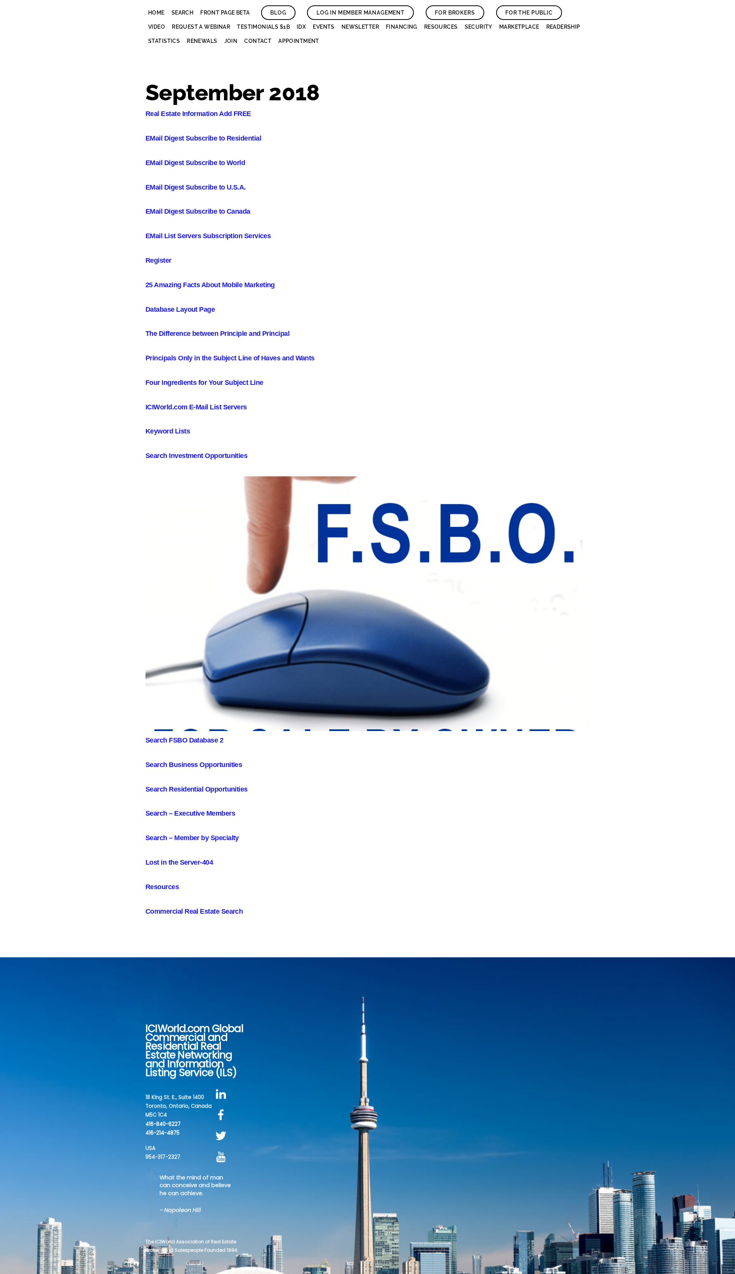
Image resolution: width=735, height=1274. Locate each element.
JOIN (231, 41)
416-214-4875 (162, 1133)
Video (156, 27)
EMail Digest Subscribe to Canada (197, 211)
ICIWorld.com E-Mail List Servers (196, 407)
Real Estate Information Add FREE (198, 114)
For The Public (529, 13)
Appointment (298, 41)
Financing (401, 27)
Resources (441, 27)
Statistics (164, 41)
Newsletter (360, 27)
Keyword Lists (167, 431)
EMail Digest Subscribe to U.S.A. (195, 187)
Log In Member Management (361, 13)
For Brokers (455, 13)
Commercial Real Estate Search (194, 911)
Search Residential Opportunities (196, 789)
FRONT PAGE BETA (225, 13)
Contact (257, 41)
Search (183, 13)
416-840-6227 (163, 1124)
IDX (301, 27)
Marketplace (519, 27)
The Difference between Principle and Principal (217, 333)
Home (156, 13)
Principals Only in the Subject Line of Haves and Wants (230, 358)
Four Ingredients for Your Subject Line (204, 382)
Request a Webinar (201, 27)
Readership (563, 27)
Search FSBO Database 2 (184, 740)
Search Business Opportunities (193, 765)
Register (158, 260)
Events (324, 27)
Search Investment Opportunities (196, 456)
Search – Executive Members (190, 813)
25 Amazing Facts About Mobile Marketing (210, 285)
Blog (278, 13)
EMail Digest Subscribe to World (195, 163)
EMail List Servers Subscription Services (208, 236)
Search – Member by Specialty (192, 838)
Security (478, 27)
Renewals (202, 41)
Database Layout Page (180, 309)
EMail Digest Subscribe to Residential (203, 138)
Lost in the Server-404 (179, 862)
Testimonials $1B (263, 27)
